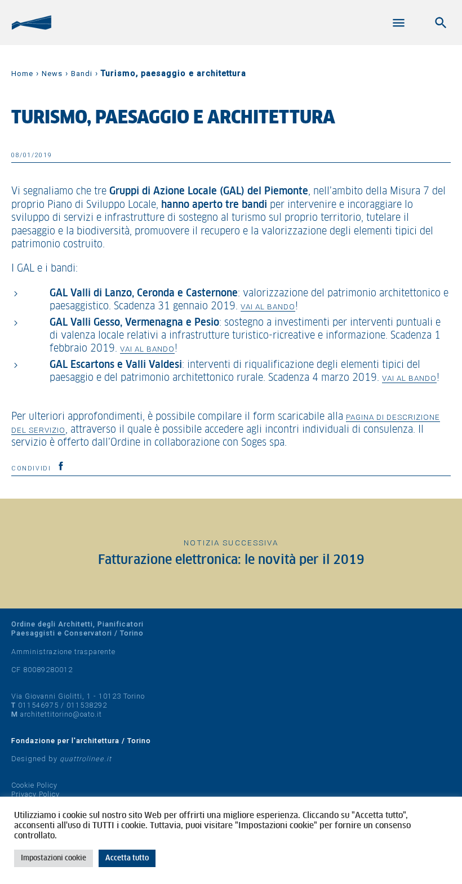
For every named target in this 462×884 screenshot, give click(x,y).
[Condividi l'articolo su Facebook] (60, 465)
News (52, 73)
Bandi (81, 73)
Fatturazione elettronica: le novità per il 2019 (231, 560)
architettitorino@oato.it (61, 714)
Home (22, 73)
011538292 (86, 705)
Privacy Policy (35, 794)
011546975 (38, 705)
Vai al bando (268, 306)
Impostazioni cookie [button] (53, 858)
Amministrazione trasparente (63, 651)
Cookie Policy (34, 785)
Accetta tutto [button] (127, 858)
